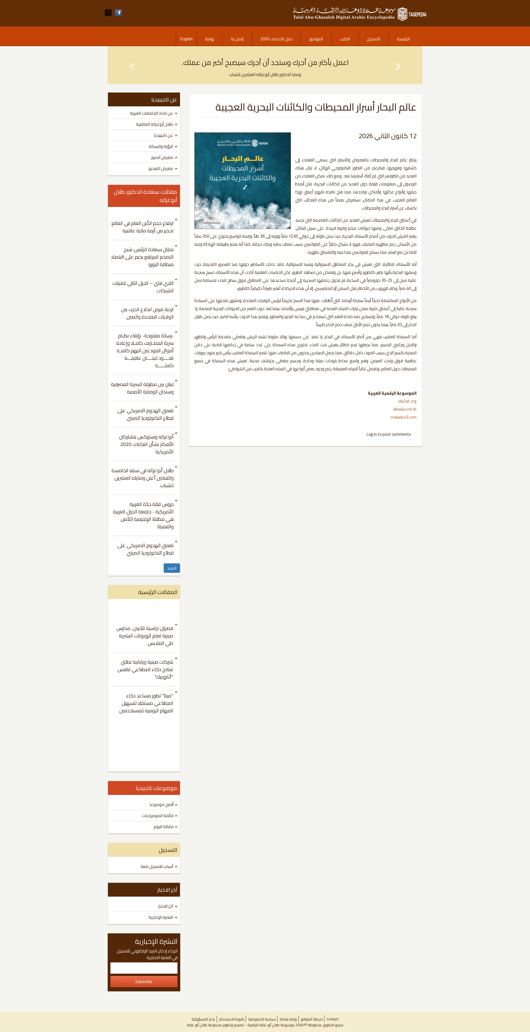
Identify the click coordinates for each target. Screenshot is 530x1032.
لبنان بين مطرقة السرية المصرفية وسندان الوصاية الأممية (142, 388)
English (186, 39)
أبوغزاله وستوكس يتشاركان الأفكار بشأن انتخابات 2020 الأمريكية (146, 444)
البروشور (316, 39)
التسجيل (373, 39)
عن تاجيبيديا (163, 135)
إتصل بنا (237, 39)
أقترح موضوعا (162, 804)
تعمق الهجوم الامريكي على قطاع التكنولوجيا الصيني (145, 414)
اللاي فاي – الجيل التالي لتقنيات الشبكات (143, 287)
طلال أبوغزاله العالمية (154, 124)
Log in (372, 434)
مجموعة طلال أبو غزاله (204, 1025)
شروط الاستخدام (231, 1019)
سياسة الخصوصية (262, 1019)
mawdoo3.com (404, 417)
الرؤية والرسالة (161, 146)
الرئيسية (403, 39)
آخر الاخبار (165, 906)
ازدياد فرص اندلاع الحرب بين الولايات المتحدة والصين (147, 313)
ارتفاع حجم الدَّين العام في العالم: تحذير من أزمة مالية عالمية (142, 227)
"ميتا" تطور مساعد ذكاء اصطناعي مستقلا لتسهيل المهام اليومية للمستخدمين (146, 703)
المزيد (171, 568)
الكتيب (345, 39)
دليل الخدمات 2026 (276, 39)
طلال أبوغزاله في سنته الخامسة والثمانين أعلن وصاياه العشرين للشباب (143, 478)
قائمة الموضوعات (158, 816)
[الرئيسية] (359, 13)
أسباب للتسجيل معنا (157, 866)
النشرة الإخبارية (161, 917)
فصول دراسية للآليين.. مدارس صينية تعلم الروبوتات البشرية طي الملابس (144, 636)
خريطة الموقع (312, 1019)
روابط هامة (288, 1019)
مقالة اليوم (164, 827)
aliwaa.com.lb (405, 409)
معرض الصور (162, 157)
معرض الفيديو (161, 168)
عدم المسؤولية (203, 1019)
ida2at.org (407, 401)
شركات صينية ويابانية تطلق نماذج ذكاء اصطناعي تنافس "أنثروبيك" (145, 669)
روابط (209, 39)
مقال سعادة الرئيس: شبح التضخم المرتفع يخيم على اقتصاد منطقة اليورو (142, 257)
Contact (332, 1019)
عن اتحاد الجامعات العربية (151, 113)
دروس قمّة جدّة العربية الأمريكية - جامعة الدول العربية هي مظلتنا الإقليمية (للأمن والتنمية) (143, 515)
